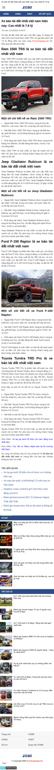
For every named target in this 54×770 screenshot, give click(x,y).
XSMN (18, 14)
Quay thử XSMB (35, 745)
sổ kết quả (45, 14)
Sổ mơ (4, 745)
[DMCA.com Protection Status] (8, 769)
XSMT (29, 14)
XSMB (6, 14)
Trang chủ (5, 734)
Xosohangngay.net (40, 41)
